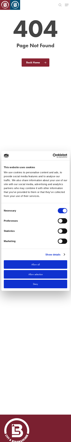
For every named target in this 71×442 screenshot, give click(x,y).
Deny (35, 284)
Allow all (35, 264)
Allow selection (35, 274)
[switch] (62, 220)
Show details (52, 254)
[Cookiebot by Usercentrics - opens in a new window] (52, 156)
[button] (67, 5)
